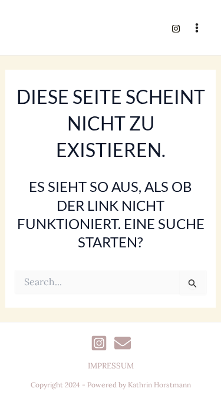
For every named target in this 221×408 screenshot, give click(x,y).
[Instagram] (175, 28)
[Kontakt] (122, 343)
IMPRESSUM (111, 366)
